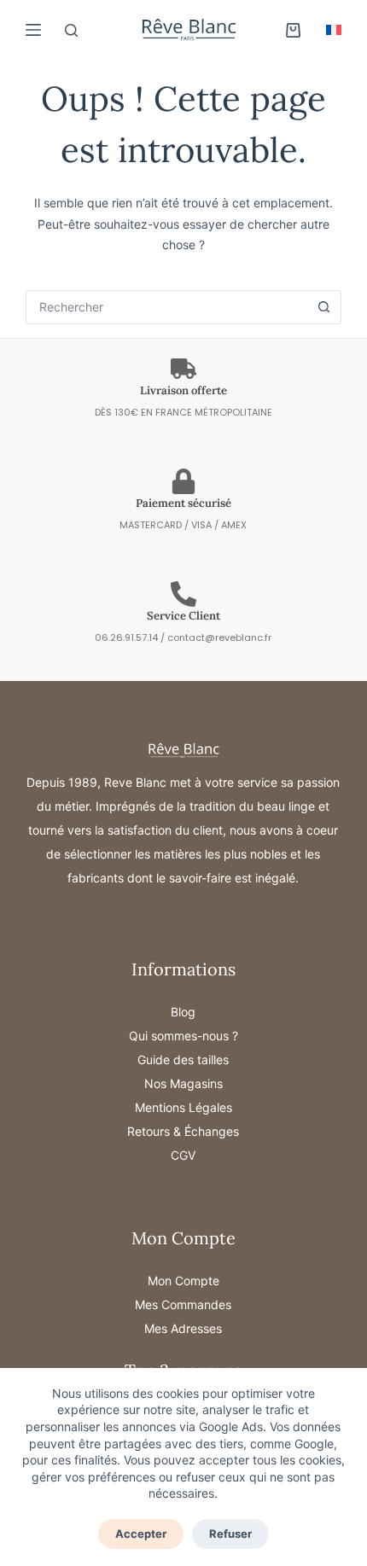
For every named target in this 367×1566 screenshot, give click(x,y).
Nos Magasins (183, 1083)
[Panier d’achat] (293, 30)
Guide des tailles (183, 1059)
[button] (333, 30)
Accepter (140, 1533)
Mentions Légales (183, 1107)
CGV (183, 1155)
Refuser (230, 1533)
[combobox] (167, 307)
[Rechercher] (71, 30)
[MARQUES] (33, 30)
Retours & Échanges (183, 1131)
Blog (183, 1011)
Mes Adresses (183, 1328)
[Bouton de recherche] (324, 307)
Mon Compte (183, 1280)
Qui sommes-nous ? (183, 1035)
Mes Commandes (183, 1304)
